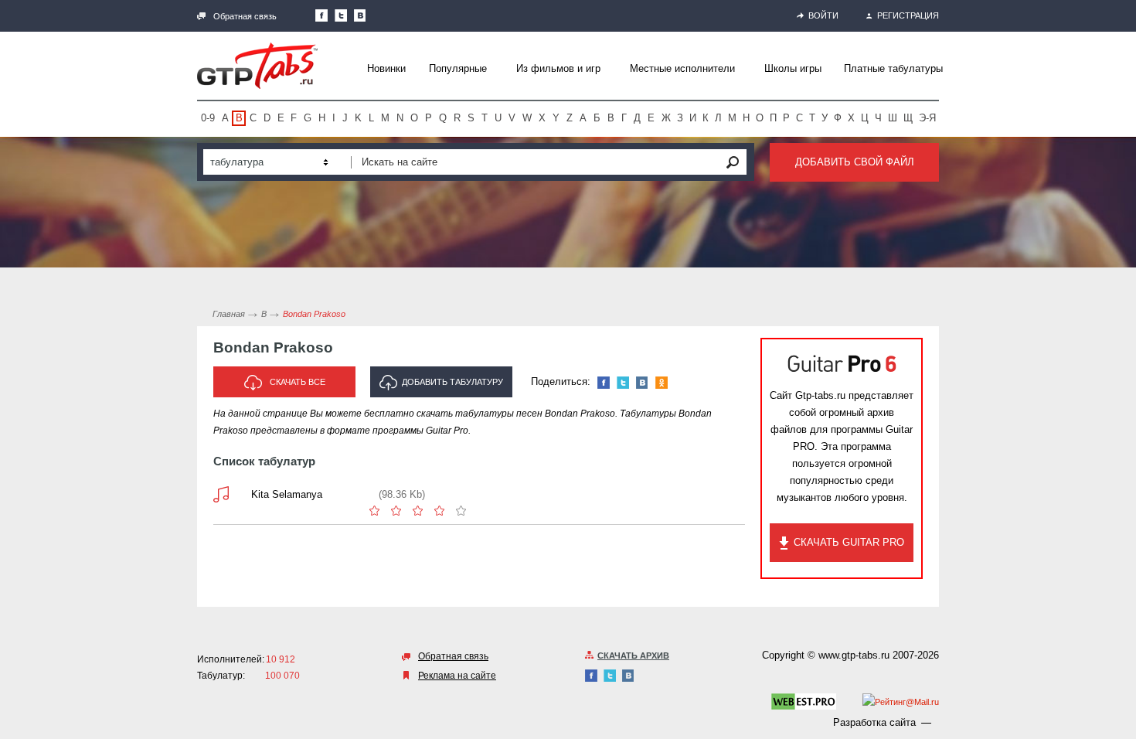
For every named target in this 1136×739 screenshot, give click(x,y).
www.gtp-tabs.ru (853, 655)
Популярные (458, 68)
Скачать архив (633, 655)
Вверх (1123, 369)
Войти (823, 15)
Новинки (386, 68)
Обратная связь (245, 16)
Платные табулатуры (893, 68)
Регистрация (908, 15)
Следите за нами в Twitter (341, 15)
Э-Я (927, 118)
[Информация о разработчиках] (803, 704)
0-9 (208, 118)
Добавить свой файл (854, 162)
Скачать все (297, 382)
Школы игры (792, 68)
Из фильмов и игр (558, 68)
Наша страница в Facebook (321, 15)
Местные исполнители (682, 68)
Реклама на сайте (457, 675)
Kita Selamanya (286, 494)
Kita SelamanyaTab (221, 494)
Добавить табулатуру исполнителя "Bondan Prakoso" (446, 387)
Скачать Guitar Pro (849, 542)
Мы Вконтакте (360, 15)
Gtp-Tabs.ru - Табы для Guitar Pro (257, 66)
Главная (229, 313)
